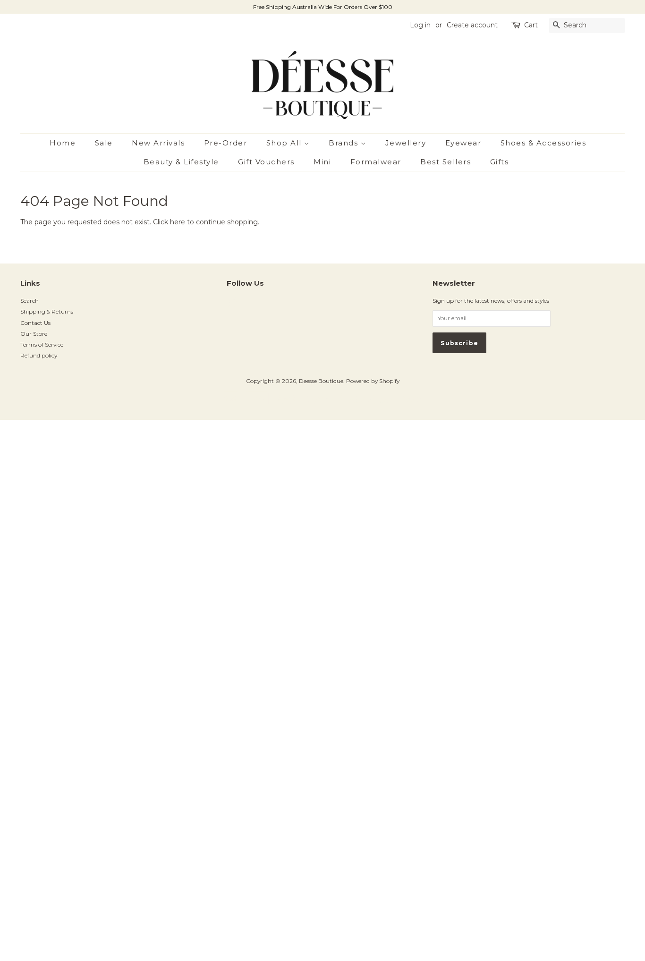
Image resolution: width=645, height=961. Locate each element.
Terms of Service (41, 344)
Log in (420, 25)
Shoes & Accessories (543, 142)
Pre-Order (225, 142)
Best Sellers (445, 161)
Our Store (33, 333)
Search (29, 300)
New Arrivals (158, 142)
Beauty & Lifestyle (181, 161)
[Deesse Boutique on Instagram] (232, 303)
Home (63, 142)
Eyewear (463, 142)
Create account (472, 25)
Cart (531, 25)
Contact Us (35, 322)
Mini (322, 161)
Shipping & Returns (46, 311)
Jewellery (405, 142)
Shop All (285, 142)
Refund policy (38, 355)
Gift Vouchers (266, 161)
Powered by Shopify (372, 380)
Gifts (499, 161)
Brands (345, 142)
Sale (104, 142)
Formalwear (375, 161)
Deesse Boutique (321, 380)
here (177, 222)
